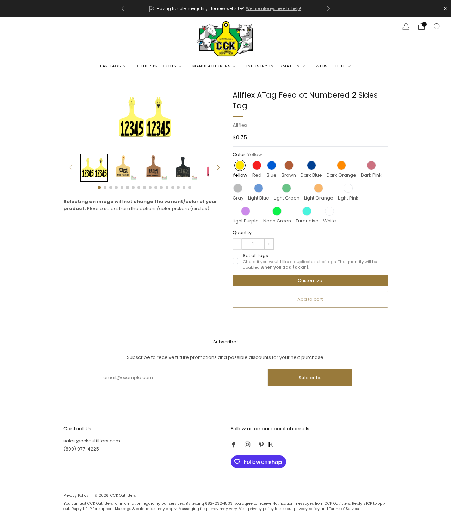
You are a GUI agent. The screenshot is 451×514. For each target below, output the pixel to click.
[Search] (436, 26)
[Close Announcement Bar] (445, 8)
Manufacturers (211, 66)
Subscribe (310, 377)
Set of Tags (310, 261)
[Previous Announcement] (123, 8)
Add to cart (310, 299)
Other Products (157, 66)
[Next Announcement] (328, 8)
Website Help (331, 66)
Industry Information (273, 66)
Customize (310, 280)
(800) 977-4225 (81, 449)
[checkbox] (235, 261)
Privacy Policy (76, 495)
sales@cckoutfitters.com (91, 440)
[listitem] (226, 8)
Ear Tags (110, 66)
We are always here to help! (273, 8)
